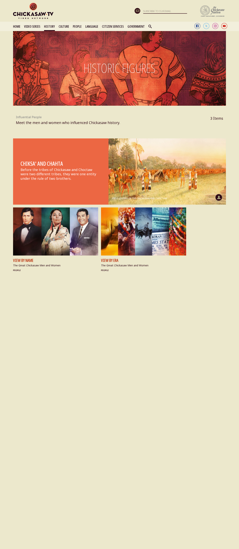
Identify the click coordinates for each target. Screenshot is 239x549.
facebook (197, 26)
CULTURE (64, 26)
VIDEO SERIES (32, 26)
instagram (215, 26)
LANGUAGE (91, 26)
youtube (224, 26)
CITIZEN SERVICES (113, 26)
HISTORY (49, 26)
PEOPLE (77, 26)
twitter (206, 26)
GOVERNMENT (136, 26)
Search (150, 26)
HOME (16, 26)
